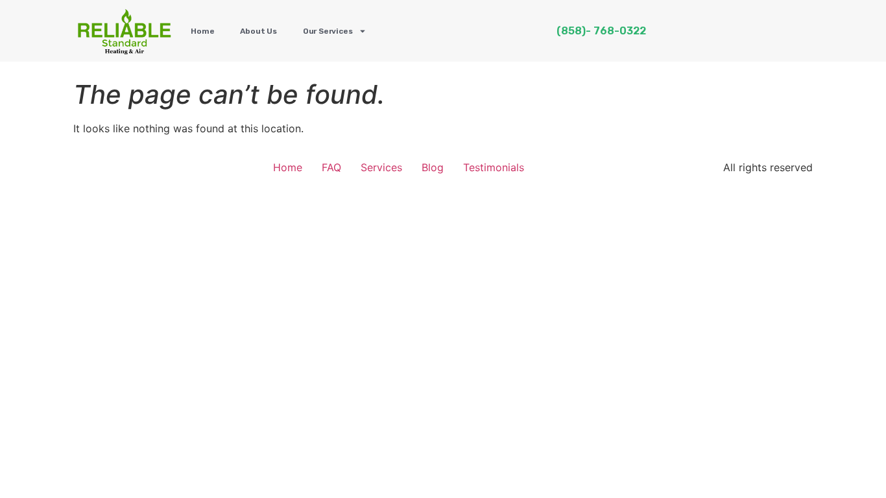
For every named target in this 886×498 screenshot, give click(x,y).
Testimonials (493, 167)
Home (202, 31)
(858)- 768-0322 (601, 31)
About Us (258, 31)
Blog (433, 167)
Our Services (328, 31)
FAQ (331, 167)
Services (381, 167)
